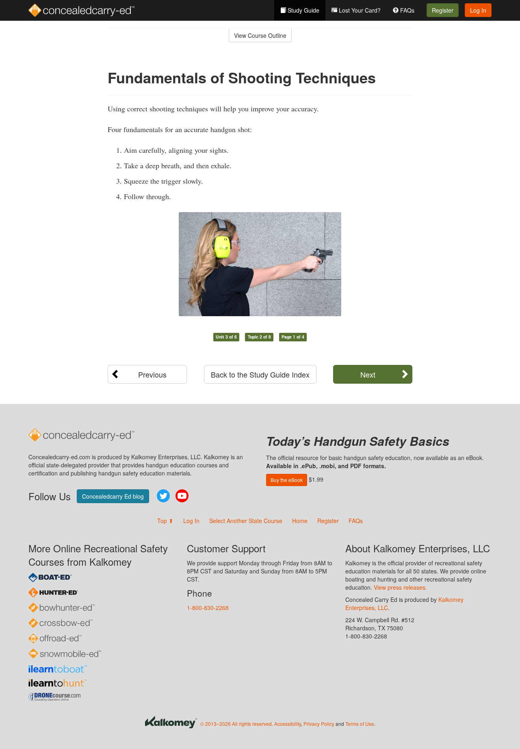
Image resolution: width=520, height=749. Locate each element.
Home (300, 521)
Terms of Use (359, 723)
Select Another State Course (245, 521)
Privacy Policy (318, 723)
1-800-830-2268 (208, 608)
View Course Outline (260, 35)
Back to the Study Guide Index (260, 374)
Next (367, 374)
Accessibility (287, 723)
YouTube (182, 495)
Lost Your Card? (359, 10)
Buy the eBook (287, 479)
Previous (152, 374)
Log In (478, 10)
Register (442, 10)
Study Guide (302, 10)
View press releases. (400, 587)
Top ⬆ (165, 521)
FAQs (406, 10)
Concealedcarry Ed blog (113, 496)
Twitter (163, 495)
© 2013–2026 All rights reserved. (236, 723)
